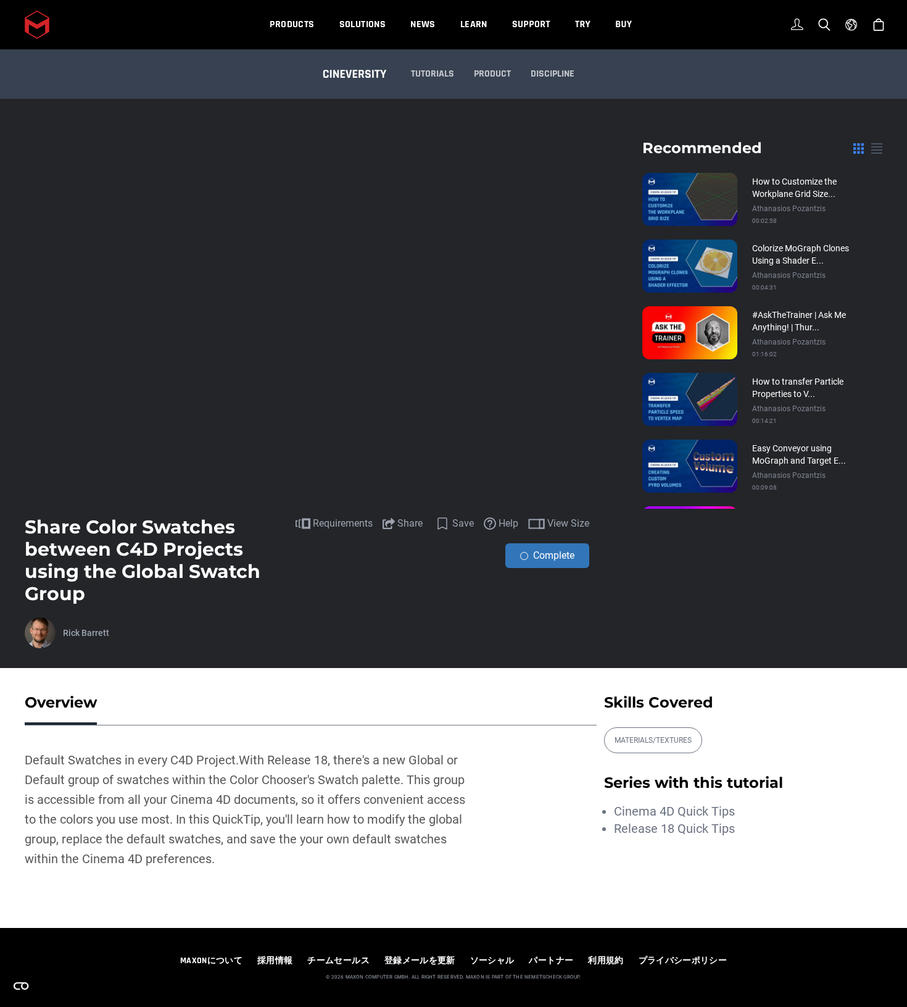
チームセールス (338, 960)
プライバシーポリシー (683, 960)
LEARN (473, 24)
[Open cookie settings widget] (21, 986)
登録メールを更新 (419, 960)
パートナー (551, 960)
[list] (876, 148)
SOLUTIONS (362, 24)
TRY (582, 24)
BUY (623, 24)
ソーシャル (492, 960)
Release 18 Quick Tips (674, 828)
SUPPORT (531, 24)
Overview (61, 702)
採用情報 (274, 960)
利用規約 (605, 960)
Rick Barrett (86, 633)
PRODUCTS (292, 24)
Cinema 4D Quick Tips (674, 811)
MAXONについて (211, 960)
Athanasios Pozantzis (789, 208)
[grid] (858, 148)
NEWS (423, 24)
